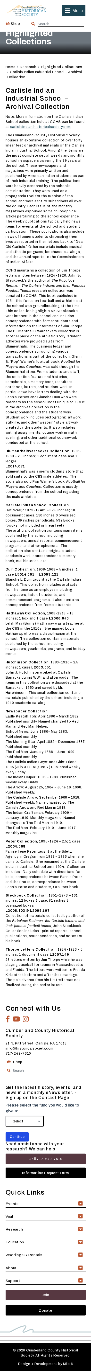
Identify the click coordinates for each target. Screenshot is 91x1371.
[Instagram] (26, 1019)
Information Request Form (45, 1173)
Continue (17, 1137)
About (11, 1268)
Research (14, 1229)
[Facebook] (8, 1019)
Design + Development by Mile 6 (45, 1364)
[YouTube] (16, 1019)
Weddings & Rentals (24, 1255)
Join (45, 1295)
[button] (73, 10)
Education (15, 1242)
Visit (10, 1216)
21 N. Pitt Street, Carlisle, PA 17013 (36, 1043)
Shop (15, 23)
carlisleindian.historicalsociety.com (40, 127)
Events (12, 1204)
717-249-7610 (18, 1053)
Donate (45, 1310)
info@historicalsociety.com (30, 1048)
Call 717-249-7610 (45, 1159)
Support (13, 1281)
